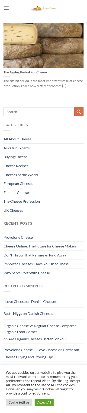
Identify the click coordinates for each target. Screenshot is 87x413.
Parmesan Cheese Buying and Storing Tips (41, 353)
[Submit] (79, 111)
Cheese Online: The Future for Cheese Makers (40, 246)
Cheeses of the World (20, 174)
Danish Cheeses (44, 301)
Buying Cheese (15, 156)
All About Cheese (17, 139)
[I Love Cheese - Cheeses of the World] (43, 8)
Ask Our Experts (16, 148)
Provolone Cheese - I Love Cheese (30, 349)
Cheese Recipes (15, 165)
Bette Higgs (12, 313)
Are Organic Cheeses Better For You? (37, 339)
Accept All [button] (44, 402)
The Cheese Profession (21, 201)
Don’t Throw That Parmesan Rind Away (34, 255)
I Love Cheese (14, 301)
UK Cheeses (13, 210)
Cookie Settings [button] (19, 402)
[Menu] (6, 8)
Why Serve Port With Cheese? (27, 273)
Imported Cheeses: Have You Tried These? (36, 264)
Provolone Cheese (18, 237)
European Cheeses (18, 183)
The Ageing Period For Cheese (25, 72)
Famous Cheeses (16, 192)
